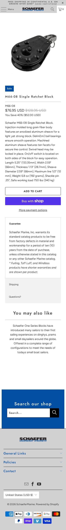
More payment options (33, 210)
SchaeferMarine (25, 504)
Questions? (15, 296)
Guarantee (15, 223)
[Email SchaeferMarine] (26, 484)
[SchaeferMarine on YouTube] (39, 484)
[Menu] (1, 9)
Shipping (14, 284)
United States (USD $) (19, 495)
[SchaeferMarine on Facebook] (33, 484)
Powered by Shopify (47, 504)
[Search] (52, 9)
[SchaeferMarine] (33, 9)
